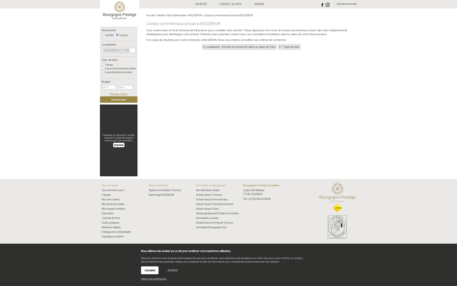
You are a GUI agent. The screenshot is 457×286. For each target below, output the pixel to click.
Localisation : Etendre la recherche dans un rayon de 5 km (240, 47)
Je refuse (172, 270)
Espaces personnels (347, 3)
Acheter (109, 35)
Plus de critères (118, 94)
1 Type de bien (290, 47)
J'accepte (149, 270)
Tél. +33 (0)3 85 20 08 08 (256, 199)
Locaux (123, 35)
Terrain (109, 64)
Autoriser (119, 145)
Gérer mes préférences (154, 278)
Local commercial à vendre (120, 68)
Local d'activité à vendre (118, 72)
